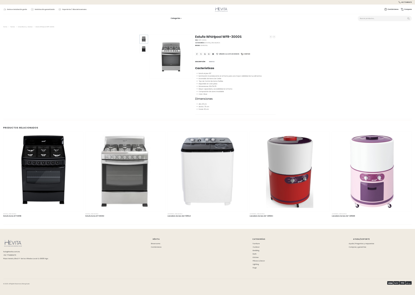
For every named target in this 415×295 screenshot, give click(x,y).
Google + (209, 54)
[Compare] (79, 145)
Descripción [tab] (200, 62)
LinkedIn (205, 54)
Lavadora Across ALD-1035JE (179, 216)
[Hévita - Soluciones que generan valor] (221, 9)
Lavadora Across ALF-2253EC (261, 216)
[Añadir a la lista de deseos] (79, 135)
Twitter (201, 54)
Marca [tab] (212, 62)
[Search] (408, 18)
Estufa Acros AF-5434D (94, 216)
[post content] (43, 171)
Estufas (208, 43)
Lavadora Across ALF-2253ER (343, 216)
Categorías (175, 18)
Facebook (197, 54)
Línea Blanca (215, 43)
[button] (149, 56)
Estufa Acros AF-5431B (12, 216)
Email (213, 54)
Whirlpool (204, 45)
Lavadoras (171, 214)
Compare (246, 54)
